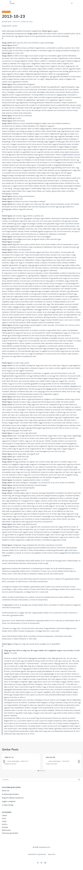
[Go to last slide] (4, 761)
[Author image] (6, 761)
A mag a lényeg (7, 805)
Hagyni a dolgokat (8, 801)
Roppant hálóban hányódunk (12, 798)
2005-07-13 (9, 757)
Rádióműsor (6, 11)
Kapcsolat (51, 854)
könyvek (5, 827)
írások (4, 821)
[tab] (38, 770)
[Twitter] (41, 862)
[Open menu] (71, 3)
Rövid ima (5, 791)
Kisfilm (4, 824)
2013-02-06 (50, 757)
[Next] (79, 761)
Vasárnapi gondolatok (10, 833)
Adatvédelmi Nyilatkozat (37, 854)
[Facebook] (37, 862)
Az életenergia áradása (10, 794)
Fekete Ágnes (7, 21)
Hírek (4, 818)
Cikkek (4, 815)
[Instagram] (45, 862)
